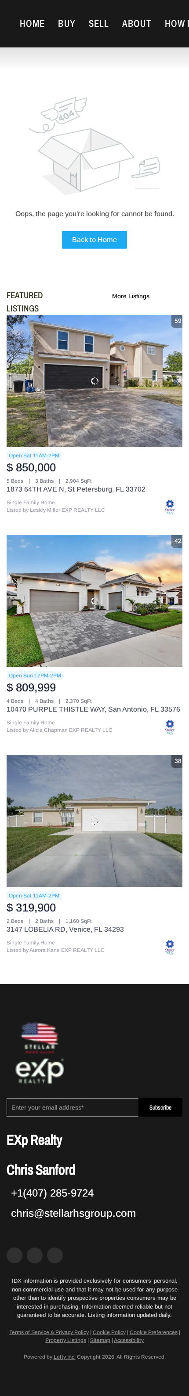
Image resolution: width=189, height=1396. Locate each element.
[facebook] (14, 1255)
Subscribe (160, 1107)
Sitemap (100, 1340)
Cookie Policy (109, 1332)
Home (32, 23)
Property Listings (65, 1340)
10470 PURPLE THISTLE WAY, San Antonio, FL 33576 (93, 709)
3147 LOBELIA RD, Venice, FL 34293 (65, 929)
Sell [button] (99, 23)
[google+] (55, 1255)
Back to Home (94, 239)
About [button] (137, 23)
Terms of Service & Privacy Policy (49, 1332)
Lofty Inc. (65, 1357)
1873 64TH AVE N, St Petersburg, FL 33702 (76, 489)
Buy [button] (66, 23)
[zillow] (35, 1255)
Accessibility (129, 1340)
